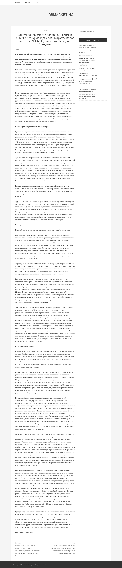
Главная (18, 2)
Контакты (28, 2)
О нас (37, 2)
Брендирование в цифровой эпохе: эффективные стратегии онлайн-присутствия (88, 82)
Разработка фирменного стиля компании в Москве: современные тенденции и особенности (87, 48)
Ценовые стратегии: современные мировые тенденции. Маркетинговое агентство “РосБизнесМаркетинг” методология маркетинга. (63, 549)
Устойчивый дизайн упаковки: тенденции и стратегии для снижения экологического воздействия (87, 60)
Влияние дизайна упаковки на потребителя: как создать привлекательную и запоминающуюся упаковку (88, 72)
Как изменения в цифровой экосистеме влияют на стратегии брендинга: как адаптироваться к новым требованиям (88, 94)
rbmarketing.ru (29, 565)
